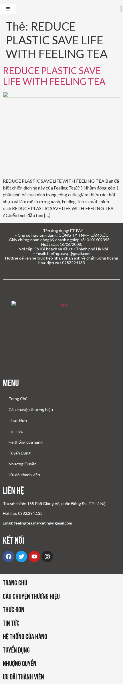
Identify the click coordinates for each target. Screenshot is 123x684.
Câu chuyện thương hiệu (31, 409)
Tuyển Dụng (20, 452)
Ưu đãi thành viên (24, 474)
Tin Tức (16, 431)
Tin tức (11, 623)
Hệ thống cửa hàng (26, 442)
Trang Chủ (18, 398)
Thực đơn (13, 610)
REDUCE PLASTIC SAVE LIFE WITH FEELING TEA (54, 76)
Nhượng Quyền (23, 463)
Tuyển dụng (16, 650)
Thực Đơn (18, 420)
